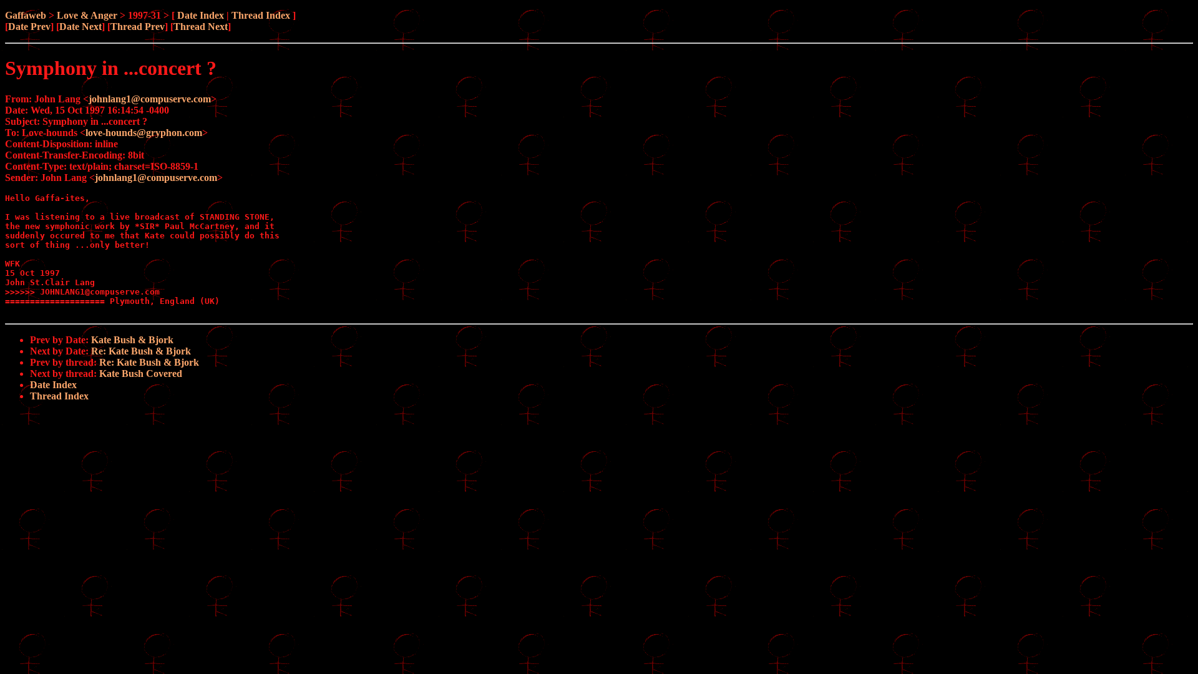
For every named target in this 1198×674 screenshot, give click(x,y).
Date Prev (29, 26)
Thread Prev (137, 26)
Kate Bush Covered (140, 373)
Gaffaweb (25, 15)
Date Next (80, 26)
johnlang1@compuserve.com (150, 99)
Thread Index (260, 15)
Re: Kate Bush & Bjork (141, 351)
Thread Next (200, 26)
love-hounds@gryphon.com (143, 132)
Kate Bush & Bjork (132, 340)
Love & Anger (87, 15)
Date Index (200, 15)
